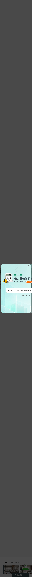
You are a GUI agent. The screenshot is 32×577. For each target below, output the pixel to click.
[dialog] (16, 288)
